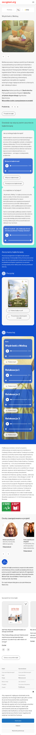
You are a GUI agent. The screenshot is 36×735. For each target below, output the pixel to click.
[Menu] (33, 2)
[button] (33, 692)
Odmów (18, 725)
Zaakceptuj (18, 720)
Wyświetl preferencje (18, 730)
